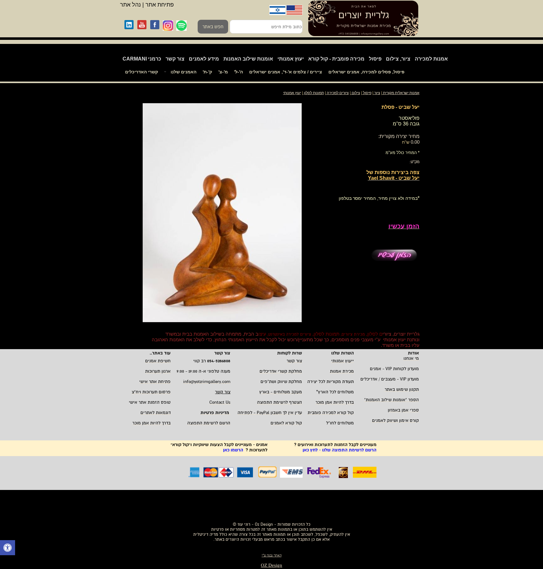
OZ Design (271, 565)
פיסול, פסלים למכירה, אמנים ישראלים (366, 71)
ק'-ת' (207, 71)
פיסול (375, 58)
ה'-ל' (238, 71)
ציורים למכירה (338, 93)
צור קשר (175, 58)
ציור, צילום (398, 58)
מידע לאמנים (204, 58)
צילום (356, 93)
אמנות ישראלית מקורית (401, 93)
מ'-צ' (223, 71)
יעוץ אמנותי (290, 58)
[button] (7, 548)
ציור (377, 93)
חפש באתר (212, 26)
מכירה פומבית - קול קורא (336, 58)
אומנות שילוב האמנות (248, 58)
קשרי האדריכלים (141, 71)
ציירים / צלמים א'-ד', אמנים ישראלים (285, 71)
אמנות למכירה (431, 58)
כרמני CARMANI (142, 58)
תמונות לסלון (313, 93)
